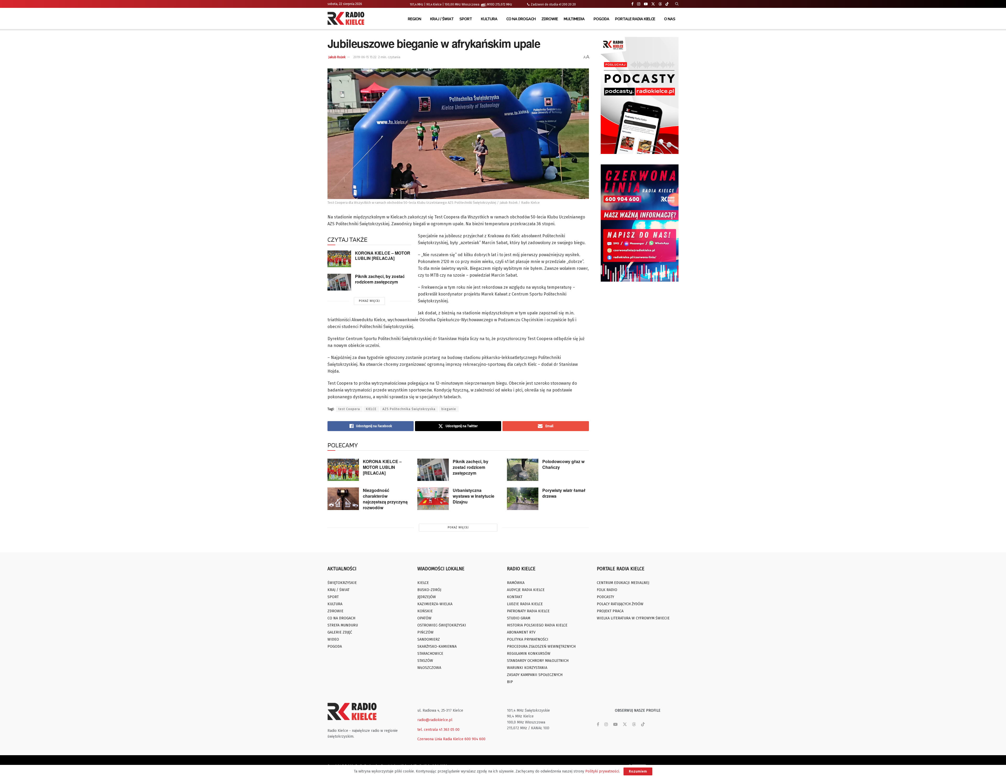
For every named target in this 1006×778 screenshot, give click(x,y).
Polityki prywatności (602, 771)
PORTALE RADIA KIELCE (635, 18)
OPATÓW (424, 618)
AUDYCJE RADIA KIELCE (526, 590)
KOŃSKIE (425, 611)
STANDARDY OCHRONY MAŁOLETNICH (537, 660)
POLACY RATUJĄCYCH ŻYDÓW (620, 604)
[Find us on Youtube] (646, 4)
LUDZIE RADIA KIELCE (525, 604)
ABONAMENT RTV (521, 632)
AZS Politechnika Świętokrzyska (408, 409)
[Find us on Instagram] (638, 4)
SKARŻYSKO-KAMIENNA (437, 646)
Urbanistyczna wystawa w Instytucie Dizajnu (473, 496)
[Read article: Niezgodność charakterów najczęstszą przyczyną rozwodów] (343, 498)
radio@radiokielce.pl (434, 720)
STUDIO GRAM (518, 618)
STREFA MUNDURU (342, 625)
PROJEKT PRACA (610, 611)
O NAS (669, 18)
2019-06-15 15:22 (364, 57)
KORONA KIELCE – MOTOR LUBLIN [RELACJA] (382, 255)
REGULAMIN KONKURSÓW (528, 653)
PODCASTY (605, 597)
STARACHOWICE (430, 653)
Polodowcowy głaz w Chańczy (563, 464)
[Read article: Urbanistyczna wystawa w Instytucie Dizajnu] (433, 498)
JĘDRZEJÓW (426, 597)
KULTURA (489, 18)
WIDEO (333, 639)
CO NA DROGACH (521, 18)
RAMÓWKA (515, 583)
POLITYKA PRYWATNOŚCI (527, 639)
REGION (414, 18)
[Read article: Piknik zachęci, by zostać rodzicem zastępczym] (339, 282)
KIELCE (371, 409)
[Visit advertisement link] (640, 95)
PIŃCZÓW (425, 632)
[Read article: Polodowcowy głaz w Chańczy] (522, 470)
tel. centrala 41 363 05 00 (438, 729)
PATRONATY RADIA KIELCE (528, 611)
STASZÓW (425, 660)
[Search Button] (677, 4)
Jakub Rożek (337, 57)
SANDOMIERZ (428, 639)
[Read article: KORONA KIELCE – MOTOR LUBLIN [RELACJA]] (339, 258)
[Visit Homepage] (347, 19)
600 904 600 (474, 739)
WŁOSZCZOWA (429, 668)
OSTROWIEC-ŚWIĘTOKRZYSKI (441, 625)
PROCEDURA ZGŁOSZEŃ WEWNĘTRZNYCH (541, 646)
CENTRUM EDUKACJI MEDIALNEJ (623, 583)
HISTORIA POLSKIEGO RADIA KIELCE (537, 625)
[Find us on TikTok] (667, 4)
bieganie (448, 409)
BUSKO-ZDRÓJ (429, 590)
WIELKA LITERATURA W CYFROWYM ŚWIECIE (633, 618)
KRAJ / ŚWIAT (442, 18)
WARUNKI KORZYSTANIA (527, 668)
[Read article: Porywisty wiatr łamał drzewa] (522, 498)
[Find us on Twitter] (653, 4)
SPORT (466, 18)
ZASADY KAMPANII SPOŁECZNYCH (534, 675)
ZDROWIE (550, 18)
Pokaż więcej (369, 301)
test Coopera (349, 409)
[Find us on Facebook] (632, 4)
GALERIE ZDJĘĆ (339, 632)
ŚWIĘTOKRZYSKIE (342, 583)
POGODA (601, 18)
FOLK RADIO (607, 590)
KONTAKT (514, 597)
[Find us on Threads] (660, 4)
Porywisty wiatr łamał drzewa (564, 493)
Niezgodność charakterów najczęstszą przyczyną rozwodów (385, 499)
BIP (510, 682)
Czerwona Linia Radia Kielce (440, 739)
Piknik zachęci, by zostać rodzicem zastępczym (380, 279)
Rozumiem (638, 771)
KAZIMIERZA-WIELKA (434, 604)
